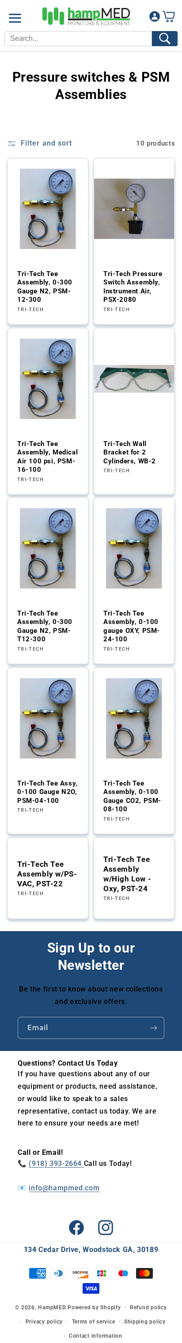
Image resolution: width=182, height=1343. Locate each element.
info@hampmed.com (64, 1188)
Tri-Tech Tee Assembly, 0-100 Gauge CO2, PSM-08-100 (132, 796)
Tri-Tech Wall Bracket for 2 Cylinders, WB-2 (129, 452)
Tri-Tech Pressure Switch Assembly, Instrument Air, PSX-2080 (132, 287)
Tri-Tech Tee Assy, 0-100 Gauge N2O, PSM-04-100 (47, 792)
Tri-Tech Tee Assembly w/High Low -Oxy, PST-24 (127, 873)
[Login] (154, 18)
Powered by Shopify (94, 1307)
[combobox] (78, 38)
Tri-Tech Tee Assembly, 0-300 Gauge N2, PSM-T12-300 (44, 626)
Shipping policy (145, 1322)
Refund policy (148, 1307)
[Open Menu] (15, 18)
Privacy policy (44, 1322)
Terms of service (93, 1322)
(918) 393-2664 (56, 1163)
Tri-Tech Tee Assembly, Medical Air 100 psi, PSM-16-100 (47, 457)
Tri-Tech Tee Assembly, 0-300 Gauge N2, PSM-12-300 (44, 287)
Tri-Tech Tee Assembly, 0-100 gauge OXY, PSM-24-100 (131, 626)
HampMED (52, 1307)
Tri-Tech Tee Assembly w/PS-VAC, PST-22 (47, 873)
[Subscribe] (154, 1028)
